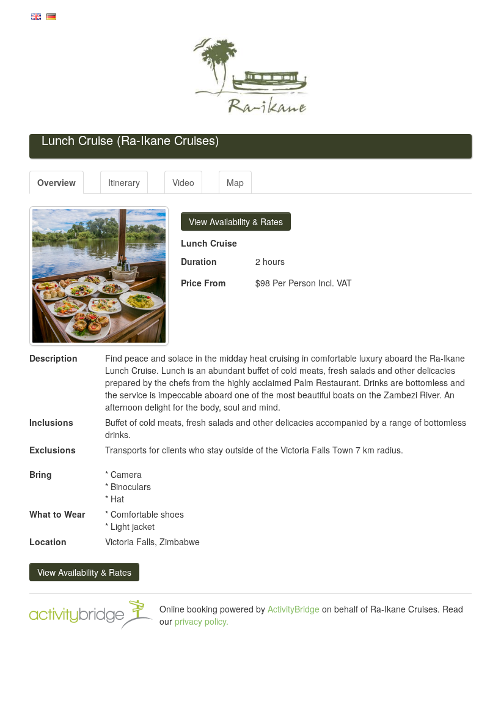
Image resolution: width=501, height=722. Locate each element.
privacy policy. (202, 621)
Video (183, 182)
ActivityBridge (294, 609)
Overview (56, 182)
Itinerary (124, 182)
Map (235, 182)
